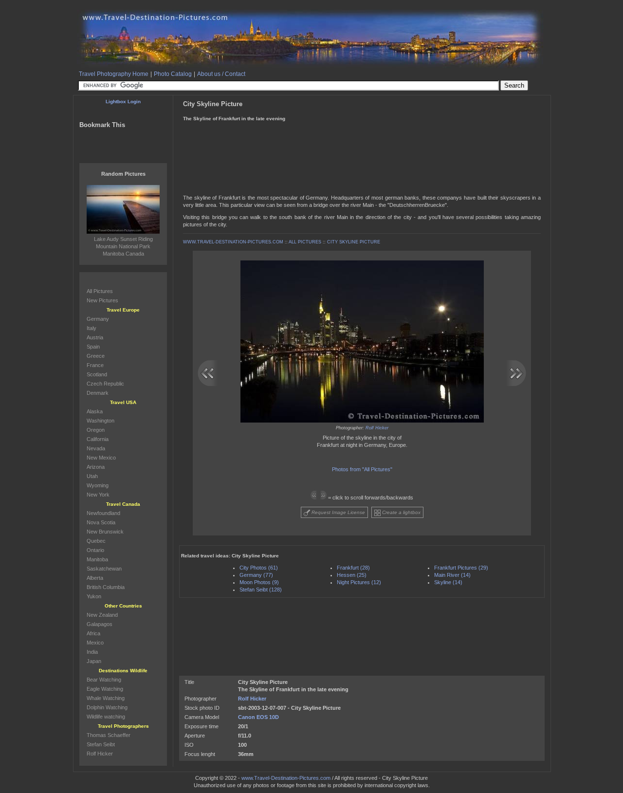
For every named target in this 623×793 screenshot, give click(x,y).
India (92, 652)
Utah (92, 476)
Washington (100, 421)
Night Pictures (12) (359, 582)
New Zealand (102, 615)
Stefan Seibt (101, 744)
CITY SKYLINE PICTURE (353, 242)
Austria (95, 337)
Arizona (96, 467)
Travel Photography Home (113, 74)
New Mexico (101, 458)
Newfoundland (103, 513)
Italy (91, 328)
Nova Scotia (101, 522)
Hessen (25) (351, 575)
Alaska (95, 411)
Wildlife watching (106, 716)
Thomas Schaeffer (108, 735)
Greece (96, 356)
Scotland (97, 374)
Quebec (96, 541)
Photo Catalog (173, 74)
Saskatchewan (104, 569)
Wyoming (98, 485)
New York (98, 495)
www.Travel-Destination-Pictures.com (285, 778)
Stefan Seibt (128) (260, 589)
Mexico (95, 642)
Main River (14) (452, 575)
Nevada (96, 448)
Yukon (94, 596)
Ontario (95, 550)
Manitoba (97, 559)
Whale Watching (106, 698)
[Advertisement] (361, 130)
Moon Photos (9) (259, 582)
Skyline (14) (448, 582)
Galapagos (99, 624)
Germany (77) (256, 575)
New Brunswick (105, 532)
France (95, 365)
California (98, 439)
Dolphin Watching (107, 707)
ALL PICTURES (305, 242)
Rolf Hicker (377, 427)
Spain (93, 347)
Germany (98, 319)
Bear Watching (104, 679)
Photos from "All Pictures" (362, 469)
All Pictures (100, 291)
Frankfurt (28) (353, 568)
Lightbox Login (123, 101)
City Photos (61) (258, 568)
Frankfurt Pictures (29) (461, 568)
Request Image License (337, 512)
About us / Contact (221, 74)
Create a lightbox (401, 512)
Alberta (95, 578)
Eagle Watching (105, 689)
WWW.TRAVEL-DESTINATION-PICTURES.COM (233, 242)
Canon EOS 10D (258, 717)
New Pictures (102, 300)
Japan (94, 661)
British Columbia (106, 587)
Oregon (96, 430)
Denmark (98, 393)
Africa (93, 633)
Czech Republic (105, 384)
